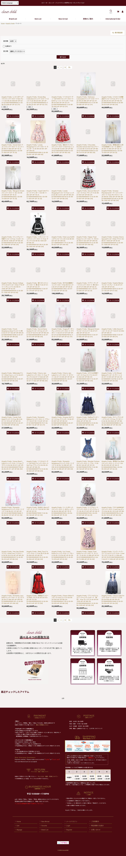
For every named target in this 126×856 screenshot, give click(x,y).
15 (65, 67)
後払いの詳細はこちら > (42, 725)
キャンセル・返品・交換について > (47, 776)
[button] (110, 11)
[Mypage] (122, 11)
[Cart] (118, 11)
